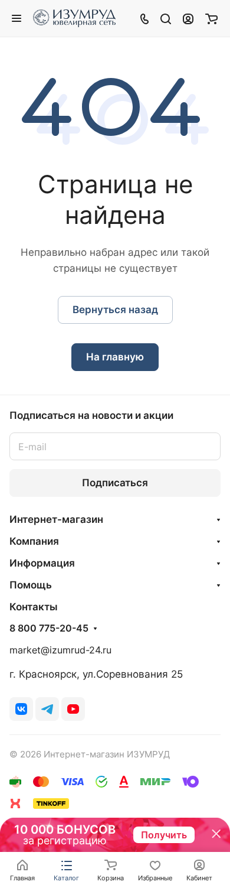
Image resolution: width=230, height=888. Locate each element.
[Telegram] (47, 709)
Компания (34, 541)
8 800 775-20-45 (48, 628)
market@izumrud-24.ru (60, 650)
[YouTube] (73, 709)
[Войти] (188, 18)
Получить (164, 835)
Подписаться (115, 483)
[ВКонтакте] (21, 709)
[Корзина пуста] (211, 18)
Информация (42, 563)
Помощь (30, 585)
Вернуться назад (115, 309)
